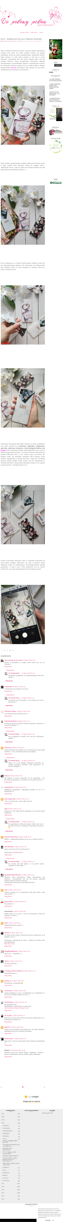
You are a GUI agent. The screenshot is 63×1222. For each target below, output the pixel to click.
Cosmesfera (8, 990)
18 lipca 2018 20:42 (22, 799)
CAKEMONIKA (17, 852)
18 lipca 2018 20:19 (20, 787)
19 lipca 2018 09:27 (28, 861)
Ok (53, 1220)
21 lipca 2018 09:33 (20, 1002)
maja (4, 1170)
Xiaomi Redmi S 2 (38, 41)
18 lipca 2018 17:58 (28, 734)
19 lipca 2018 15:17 (24, 951)
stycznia (6, 1180)
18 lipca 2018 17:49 (23, 711)
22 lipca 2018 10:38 (16, 1027)
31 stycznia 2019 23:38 (17, 1050)
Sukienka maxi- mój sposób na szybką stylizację (55, 100)
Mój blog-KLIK (9, 943)
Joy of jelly (8, 1015)
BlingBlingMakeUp (10, 951)
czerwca (6, 1167)
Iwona (6, 961)
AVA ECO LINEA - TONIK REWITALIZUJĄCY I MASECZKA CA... (10, 1159)
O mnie (41, 32)
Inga (6, 808)
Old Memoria (8, 1002)
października (8, 1131)
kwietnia (6, 1172)
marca (5, 1175)
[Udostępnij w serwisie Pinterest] (13, 650)
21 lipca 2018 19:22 (18, 1015)
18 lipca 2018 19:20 (17, 747)
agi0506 (7, 1027)
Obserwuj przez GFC (47, 1113)
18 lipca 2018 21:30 (28, 821)
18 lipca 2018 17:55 (28, 698)
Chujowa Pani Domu (11, 837)
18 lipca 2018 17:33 (29, 660)
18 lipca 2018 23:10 (28, 875)
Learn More (47, 1220)
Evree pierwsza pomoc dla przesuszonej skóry (54, 86)
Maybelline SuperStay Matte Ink (10, 1155)
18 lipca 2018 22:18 (20, 846)
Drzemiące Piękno (10, 711)
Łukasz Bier (8, 686)
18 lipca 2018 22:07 (24, 837)
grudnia (6, 1125)
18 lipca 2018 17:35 (19, 686)
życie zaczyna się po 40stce (13, 660)
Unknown (7, 747)
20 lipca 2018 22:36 (19, 990)
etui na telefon (25, 41)
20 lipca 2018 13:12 (18, 981)
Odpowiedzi (10, 670)
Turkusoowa (8, 1038)
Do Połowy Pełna (14, 673)
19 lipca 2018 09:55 (19, 901)
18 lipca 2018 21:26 (14, 808)
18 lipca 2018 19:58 (15, 775)
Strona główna (24, 32)
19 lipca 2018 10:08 (19, 911)
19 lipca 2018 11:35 (14, 923)
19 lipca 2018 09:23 (14, 890)
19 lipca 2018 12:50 (16, 933)
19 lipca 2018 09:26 (28, 673)
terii (5, 890)
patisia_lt (7, 981)
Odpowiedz (8, 666)
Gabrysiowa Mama (10, 721)
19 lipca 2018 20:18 (15, 961)
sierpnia (6, 1136)
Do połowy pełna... (13, 1220)
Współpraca (34, 32)
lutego (5, 1178)
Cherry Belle (8, 901)
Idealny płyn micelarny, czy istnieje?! (54, 93)
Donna (6, 775)
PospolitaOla (8, 787)
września (6, 1133)
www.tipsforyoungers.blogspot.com (16, 1008)
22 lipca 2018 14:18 (19, 1038)
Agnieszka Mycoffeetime (12, 875)
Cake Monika (8, 846)
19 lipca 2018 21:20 (29, 971)
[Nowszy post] (1, 1087)
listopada (6, 1128)
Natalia (6, 933)
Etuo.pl (32, 41)
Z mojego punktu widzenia (13, 971)
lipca (5, 1138)
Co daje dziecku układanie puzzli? (55, 79)
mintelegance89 (10, 799)
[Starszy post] (44, 1087)
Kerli (6, 923)
